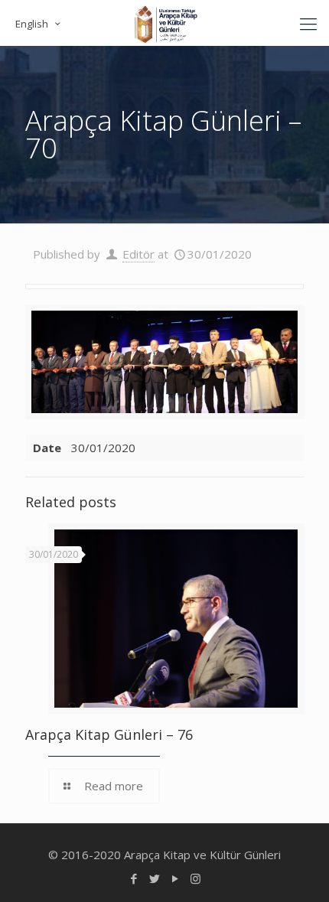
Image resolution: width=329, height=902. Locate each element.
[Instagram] (195, 878)
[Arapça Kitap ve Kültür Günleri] (164, 23)
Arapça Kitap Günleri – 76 (109, 734)
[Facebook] (133, 878)
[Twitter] (154, 878)
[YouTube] (175, 878)
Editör (138, 254)
